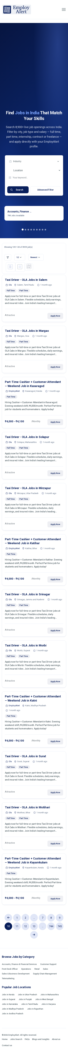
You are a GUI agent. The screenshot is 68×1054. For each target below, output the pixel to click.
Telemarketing (8, 978)
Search (19, 190)
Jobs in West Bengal (44, 999)
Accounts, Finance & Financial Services (19, 964)
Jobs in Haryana (48, 1004)
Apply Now (55, 316)
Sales (45, 969)
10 (8, 926)
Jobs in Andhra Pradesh (12, 1014)
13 (34, 926)
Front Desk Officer (10, 969)
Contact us (7, 1045)
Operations (26, 969)
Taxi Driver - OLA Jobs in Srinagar (27, 594)
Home (5, 1039)
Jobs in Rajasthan (35, 1009)
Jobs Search (16, 1039)
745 (60, 926)
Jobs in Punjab (25, 999)
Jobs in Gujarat (8, 999)
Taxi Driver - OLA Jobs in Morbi (25, 645)
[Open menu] (64, 9)
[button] (22, 229)
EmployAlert (14, 391)
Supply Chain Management (45, 974)
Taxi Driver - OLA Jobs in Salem (26, 280)
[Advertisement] (34, 74)
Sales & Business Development (16, 974)
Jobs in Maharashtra (49, 995)
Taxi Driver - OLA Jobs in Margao (27, 331)
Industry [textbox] (17, 161)
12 (25, 926)
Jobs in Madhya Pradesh (13, 1009)
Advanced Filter (45, 190)
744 (51, 926)
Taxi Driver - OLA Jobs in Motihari (27, 807)
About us (56, 1039)
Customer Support (48, 964)
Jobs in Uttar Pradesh (27, 995)
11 (16, 926)
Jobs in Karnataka (10, 1004)
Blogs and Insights (40, 1039)
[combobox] (35, 161)
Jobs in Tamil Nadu (29, 1004)
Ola (10, 285)
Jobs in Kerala (8, 995)
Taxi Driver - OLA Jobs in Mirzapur (28, 488)
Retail (37, 969)
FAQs (27, 1039)
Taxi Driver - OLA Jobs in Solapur (27, 437)
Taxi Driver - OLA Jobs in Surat (25, 756)
